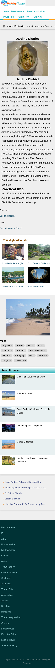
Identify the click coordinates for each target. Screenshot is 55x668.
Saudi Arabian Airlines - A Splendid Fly (23, 482)
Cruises (5, 623)
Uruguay (6, 360)
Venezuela (21, 360)
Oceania (5, 555)
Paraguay (19, 355)
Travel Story (22, 17)
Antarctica (6, 583)
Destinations (17, 11)
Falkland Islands (37, 350)
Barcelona (6, 611)
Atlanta (4, 600)
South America (8, 550)
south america (35, 26)
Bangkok (5, 606)
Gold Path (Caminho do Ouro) (31, 376)
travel (9, 26)
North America (8, 544)
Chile (40, 345)
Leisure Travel (8, 640)
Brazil (47, 26)
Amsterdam (7, 595)
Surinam (43, 355)
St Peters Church (13, 493)
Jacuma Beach (7, 216)
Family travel (7, 628)
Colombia (7, 350)
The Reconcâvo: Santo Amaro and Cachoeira (23, 286)
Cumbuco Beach (25, 393)
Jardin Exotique (12, 498)
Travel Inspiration (36, 11)
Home (6, 11)
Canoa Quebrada (25, 441)
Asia (3, 539)
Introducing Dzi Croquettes (29, 425)
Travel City (36, 17)
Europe (4, 533)
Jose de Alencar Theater (11, 228)
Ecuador (21, 350)
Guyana (6, 355)
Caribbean (6, 578)
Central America (9, 572)
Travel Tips (8, 17)
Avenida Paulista (36, 286)
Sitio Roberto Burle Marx (39, 263)
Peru (31, 355)
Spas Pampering (9, 645)
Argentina (7, 345)
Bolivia (20, 345)
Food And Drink (8, 634)
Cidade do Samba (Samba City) (17, 263)
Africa (4, 561)
